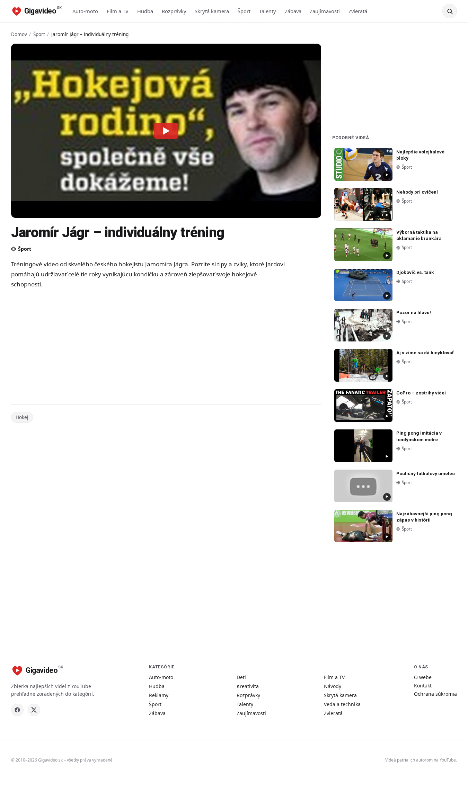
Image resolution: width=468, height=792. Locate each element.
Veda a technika (342, 704)
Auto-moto (85, 11)
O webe (423, 677)
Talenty (267, 11)
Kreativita (248, 686)
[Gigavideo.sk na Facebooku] (17, 710)
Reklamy (158, 695)
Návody (332, 686)
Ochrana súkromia (435, 694)
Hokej (22, 417)
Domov (19, 34)
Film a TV (118, 11)
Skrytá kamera (212, 11)
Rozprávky (174, 11)
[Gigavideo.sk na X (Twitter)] (34, 710)
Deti (241, 677)
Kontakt (423, 685)
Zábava (293, 11)
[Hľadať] (449, 11)
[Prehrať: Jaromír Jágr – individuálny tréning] (166, 131)
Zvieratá (357, 11)
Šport (244, 11)
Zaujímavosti (325, 11)
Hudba (145, 11)
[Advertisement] (149, 347)
